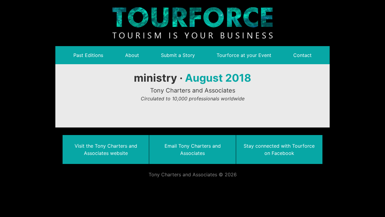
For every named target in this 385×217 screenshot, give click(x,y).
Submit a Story (178, 55)
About (132, 55)
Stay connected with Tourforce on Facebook (279, 149)
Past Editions (88, 55)
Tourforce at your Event (244, 55)
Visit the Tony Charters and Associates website (106, 149)
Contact (302, 55)
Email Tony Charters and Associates (193, 149)
